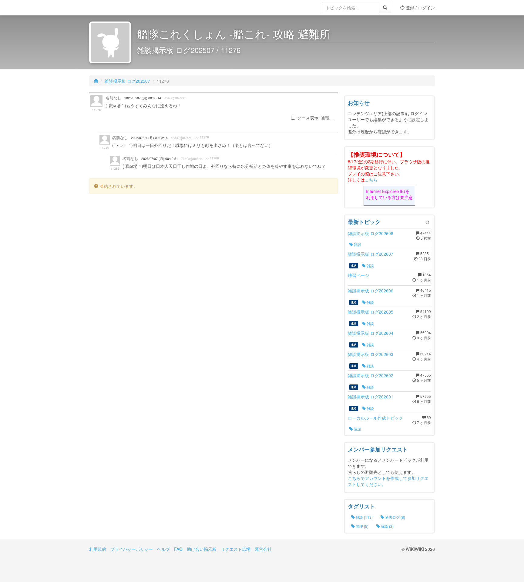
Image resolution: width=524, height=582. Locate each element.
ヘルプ (163, 549)
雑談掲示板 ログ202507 (127, 81)
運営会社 (263, 549)
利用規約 (97, 549)
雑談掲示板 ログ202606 (370, 291)
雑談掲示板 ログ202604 (370, 333)
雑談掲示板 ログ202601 (370, 397)
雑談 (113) (364, 517)
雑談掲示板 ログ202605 (370, 312)
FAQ (178, 549)
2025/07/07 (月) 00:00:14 (142, 98)
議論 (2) (387, 526)
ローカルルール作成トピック (375, 418)
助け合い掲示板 (202, 549)
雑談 (357, 244)
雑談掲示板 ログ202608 (370, 233)
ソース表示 (307, 118)
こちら (371, 180)
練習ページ (358, 275)
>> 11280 (212, 158)
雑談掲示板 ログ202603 (370, 354)
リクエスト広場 (235, 549)
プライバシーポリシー (131, 549)
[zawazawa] (113, 7)
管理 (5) (361, 526)
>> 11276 (202, 137)
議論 (357, 428)
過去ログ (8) (394, 517)
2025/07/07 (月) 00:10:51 (159, 158)
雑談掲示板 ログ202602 (370, 375)
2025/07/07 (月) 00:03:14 (149, 137)
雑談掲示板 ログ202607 (370, 254)
